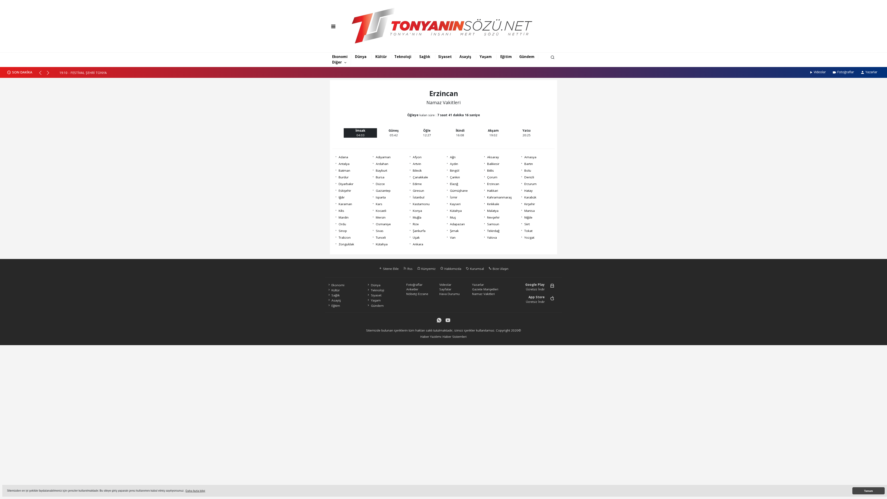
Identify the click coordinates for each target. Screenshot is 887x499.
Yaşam (486, 56)
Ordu (342, 224)
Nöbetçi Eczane (417, 294)
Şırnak (454, 231)
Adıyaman (383, 157)
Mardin (344, 217)
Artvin (417, 164)
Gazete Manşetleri (485, 289)
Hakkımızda (452, 269)
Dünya (361, 56)
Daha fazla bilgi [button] (195, 491)
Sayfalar (445, 289)
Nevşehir (493, 217)
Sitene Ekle (390, 269)
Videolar (820, 72)
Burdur (344, 177)
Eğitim (506, 56)
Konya (417, 211)
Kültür (381, 56)
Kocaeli (381, 211)
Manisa (529, 211)
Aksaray (493, 157)
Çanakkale (420, 177)
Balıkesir (493, 164)
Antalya (344, 164)
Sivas (379, 231)
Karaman (345, 204)
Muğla (417, 217)
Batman (344, 170)
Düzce (380, 184)
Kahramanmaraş (499, 197)
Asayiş (465, 56)
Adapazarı (457, 224)
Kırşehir (529, 204)
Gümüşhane (459, 191)
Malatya (492, 211)
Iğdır (342, 197)
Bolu (527, 170)
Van (453, 237)
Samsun (493, 224)
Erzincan (493, 184)
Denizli (529, 177)
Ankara (418, 244)
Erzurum (530, 184)
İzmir (453, 197)
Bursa (380, 177)
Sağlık (424, 56)
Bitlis (490, 170)
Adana (343, 157)
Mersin (381, 217)
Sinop (343, 231)
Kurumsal (476, 269)
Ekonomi (340, 56)
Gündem (527, 56)
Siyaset (445, 56)
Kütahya (456, 211)
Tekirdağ (493, 231)
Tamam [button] (868, 491)
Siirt (527, 224)
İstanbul (418, 197)
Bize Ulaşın (500, 269)
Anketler (412, 289)
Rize (416, 224)
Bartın (528, 164)
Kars (379, 204)
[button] (42, 75)
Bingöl (454, 170)
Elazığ (454, 184)
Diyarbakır (346, 184)
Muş (453, 217)
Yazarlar (871, 72)
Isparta (381, 197)
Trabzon (345, 237)
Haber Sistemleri (455, 337)
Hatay (528, 191)
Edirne (417, 184)
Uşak (416, 237)
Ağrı (453, 157)
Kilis (341, 211)
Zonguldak (346, 244)
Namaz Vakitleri (483, 294)
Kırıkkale (493, 204)
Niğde (528, 217)
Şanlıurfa (419, 231)
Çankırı (455, 177)
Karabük (530, 197)
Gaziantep (383, 191)
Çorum (492, 177)
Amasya (530, 157)
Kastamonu (421, 204)
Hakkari (492, 191)
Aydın (454, 164)
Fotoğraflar (845, 72)
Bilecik (417, 170)
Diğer (337, 62)
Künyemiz (428, 269)
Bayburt (381, 170)
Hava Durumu (449, 294)
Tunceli (381, 237)
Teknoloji (402, 56)
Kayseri (455, 204)
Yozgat (529, 237)
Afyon (417, 157)
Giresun (418, 191)
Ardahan (382, 164)
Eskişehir (345, 191)
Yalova (492, 237)
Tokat (528, 231)
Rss (410, 269)
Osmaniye (383, 224)
